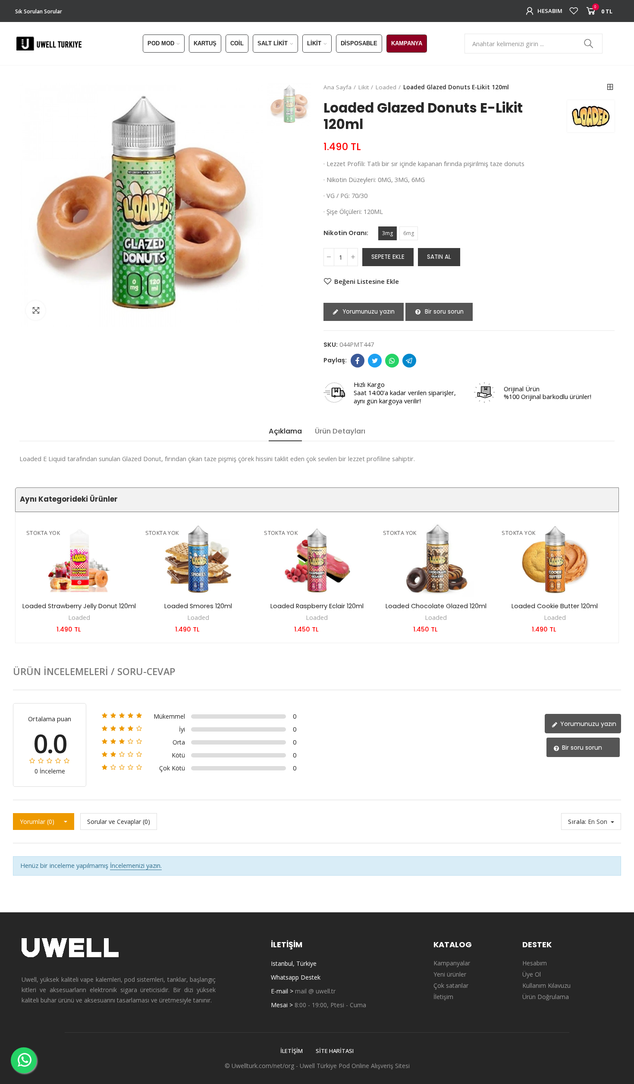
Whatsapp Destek (295, 977)
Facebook (357, 361)
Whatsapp (392, 361)
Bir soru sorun (443, 312)
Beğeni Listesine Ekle (366, 281)
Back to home (610, 87)
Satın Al (439, 257)
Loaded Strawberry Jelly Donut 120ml (79, 606)
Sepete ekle (388, 257)
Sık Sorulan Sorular (38, 11)
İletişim (291, 1051)
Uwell (307, 1066)
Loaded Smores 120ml (198, 606)
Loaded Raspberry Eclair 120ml (317, 606)
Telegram (409, 361)
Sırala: (577, 821)
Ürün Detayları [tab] (340, 431)
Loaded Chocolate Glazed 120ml (436, 606)
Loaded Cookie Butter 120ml (555, 606)
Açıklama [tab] (285, 431)
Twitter (375, 361)
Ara (589, 43)
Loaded (79, 617)
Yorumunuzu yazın (368, 312)
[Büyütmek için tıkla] (35, 310)
